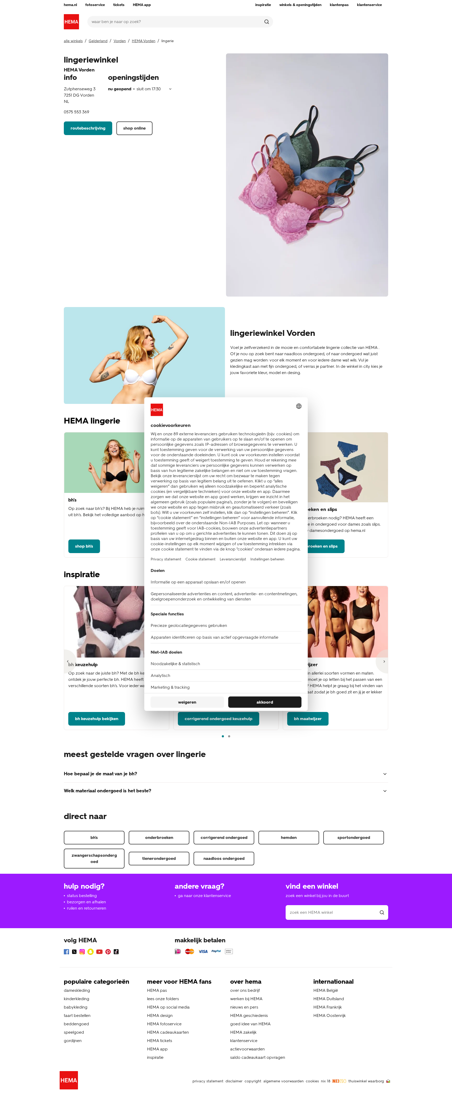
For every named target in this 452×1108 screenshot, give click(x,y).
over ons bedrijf (245, 990)
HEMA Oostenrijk (329, 1015)
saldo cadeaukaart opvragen (257, 1057)
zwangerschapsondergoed (94, 858)
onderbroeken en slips (316, 546)
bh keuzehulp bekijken (96, 718)
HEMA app (157, 1048)
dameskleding (77, 990)
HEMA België (325, 990)
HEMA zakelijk (243, 1032)
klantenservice (243, 1040)
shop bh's (84, 546)
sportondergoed (353, 837)
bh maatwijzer (308, 718)
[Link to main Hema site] (70, 1081)
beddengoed (76, 1023)
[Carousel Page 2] (229, 736)
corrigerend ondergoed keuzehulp (218, 718)
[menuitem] (70, 5)
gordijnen (73, 1040)
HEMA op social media (168, 1007)
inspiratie (155, 1057)
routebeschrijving (88, 128)
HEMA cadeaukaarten (168, 1032)
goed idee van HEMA (250, 1023)
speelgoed (74, 1032)
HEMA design (160, 1015)
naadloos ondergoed (224, 858)
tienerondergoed (159, 858)
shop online (134, 128)
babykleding (75, 1007)
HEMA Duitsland (328, 998)
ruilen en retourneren (86, 908)
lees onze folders (163, 998)
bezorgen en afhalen (86, 901)
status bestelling (82, 895)
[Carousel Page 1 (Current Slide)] (223, 736)
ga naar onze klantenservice (204, 895)
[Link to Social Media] (66, 952)
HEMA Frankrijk (327, 1007)
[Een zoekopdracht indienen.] (266, 21)
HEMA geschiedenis (249, 1015)
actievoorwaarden (247, 1048)
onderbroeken (159, 837)
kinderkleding (76, 998)
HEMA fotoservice (164, 1023)
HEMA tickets (159, 1040)
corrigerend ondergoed (224, 837)
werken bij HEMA (246, 998)
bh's (94, 837)
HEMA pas (157, 990)
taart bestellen (77, 1015)
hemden (289, 837)
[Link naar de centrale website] (71, 21)
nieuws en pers (244, 1007)
